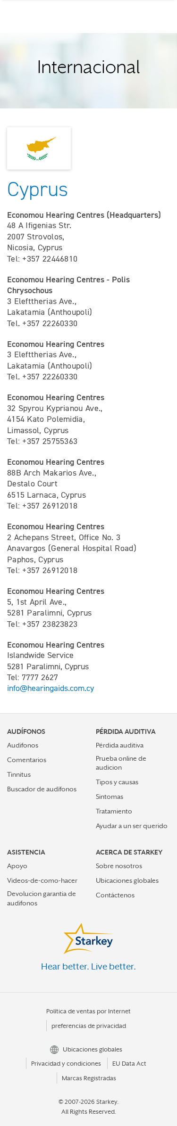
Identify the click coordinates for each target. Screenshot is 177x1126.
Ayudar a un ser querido (132, 826)
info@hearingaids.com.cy (50, 688)
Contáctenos (115, 895)
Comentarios (26, 760)
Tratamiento (114, 811)
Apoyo (17, 866)
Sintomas (109, 796)
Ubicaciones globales (127, 880)
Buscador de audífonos (41, 789)
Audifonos (22, 745)
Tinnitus (19, 774)
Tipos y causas (117, 782)
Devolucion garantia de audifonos (41, 898)
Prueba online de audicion (121, 763)
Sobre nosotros (119, 866)
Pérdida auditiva (119, 745)
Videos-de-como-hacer (42, 880)
